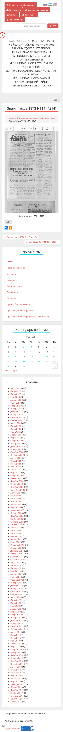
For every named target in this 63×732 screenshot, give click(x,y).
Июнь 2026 (15, 394)
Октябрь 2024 (17, 452)
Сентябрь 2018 (17, 663)
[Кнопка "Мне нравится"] (8, 222)
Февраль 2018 (17, 684)
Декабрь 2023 (17, 481)
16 (16, 356)
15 (8, 356)
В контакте (29, 14)
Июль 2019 (15, 634)
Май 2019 (15, 640)
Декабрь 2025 (17, 411)
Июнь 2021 (15, 568)
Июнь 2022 (15, 533)
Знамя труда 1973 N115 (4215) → (42, 241)
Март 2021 (15, 576)
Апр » (14, 370)
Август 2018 (16, 666)
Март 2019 (15, 646)
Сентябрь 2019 (17, 629)
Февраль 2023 (17, 510)
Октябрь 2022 (17, 521)
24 (24, 361)
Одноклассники (15, 19)
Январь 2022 (16, 547)
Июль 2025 (15, 425)
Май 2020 (15, 605)
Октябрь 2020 (17, 591)
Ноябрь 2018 (16, 658)
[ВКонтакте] (6, 227)
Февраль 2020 (17, 614)
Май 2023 (15, 501)
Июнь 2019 (15, 637)
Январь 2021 (16, 582)
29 (8, 366)
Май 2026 (15, 396)
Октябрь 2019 (17, 626)
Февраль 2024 (17, 475)
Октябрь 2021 (17, 556)
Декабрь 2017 (17, 689)
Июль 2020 (15, 600)
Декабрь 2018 (17, 655)
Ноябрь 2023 (16, 483)
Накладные (12, 279)
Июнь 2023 (15, 498)
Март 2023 (15, 507)
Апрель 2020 (16, 608)
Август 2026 (16, 388)
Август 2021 (16, 562)
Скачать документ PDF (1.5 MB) (31, 216)
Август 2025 (16, 423)
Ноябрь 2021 (16, 553)
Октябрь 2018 (17, 660)
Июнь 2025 (15, 428)
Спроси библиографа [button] (37, 9)
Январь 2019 (16, 652)
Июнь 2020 (15, 602)
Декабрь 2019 (17, 620)
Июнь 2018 (15, 672)
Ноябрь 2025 (16, 414)
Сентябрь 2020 (17, 594)
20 (46, 356)
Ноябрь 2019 (16, 623)
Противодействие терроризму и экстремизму (28, 316)
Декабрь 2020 (17, 585)
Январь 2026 (16, 408)
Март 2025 (15, 437)
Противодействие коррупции (20, 310)
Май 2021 (15, 571)
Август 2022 (16, 527)
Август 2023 (16, 492)
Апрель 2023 (16, 504)
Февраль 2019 (17, 649)
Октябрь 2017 (17, 695)
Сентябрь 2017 (17, 698)
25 (31, 361)
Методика (11, 273)
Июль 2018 (15, 669)
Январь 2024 (16, 478)
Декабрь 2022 (17, 515)
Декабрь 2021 (17, 550)
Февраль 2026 (17, 405)
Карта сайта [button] (14, 9)
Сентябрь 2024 (17, 454)
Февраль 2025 (17, 440)
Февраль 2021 (17, 579)
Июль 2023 (15, 495)
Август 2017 (16, 701)
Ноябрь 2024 (16, 449)
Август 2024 (16, 457)
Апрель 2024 (16, 469)
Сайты (12, 14)
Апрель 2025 (16, 434)
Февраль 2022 (17, 544)
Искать (54, 25)
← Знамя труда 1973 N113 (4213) (20, 237)
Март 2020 (15, 611)
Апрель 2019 (16, 643)
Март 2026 (15, 402)
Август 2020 (16, 597)
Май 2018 (15, 675)
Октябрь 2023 (17, 486)
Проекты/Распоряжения (18, 304)
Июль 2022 (15, 530)
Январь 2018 (16, 687)
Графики (11, 261)
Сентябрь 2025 (17, 420)
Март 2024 (15, 472)
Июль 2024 (15, 460)
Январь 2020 (16, 617)
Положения (12, 292)
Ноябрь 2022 (16, 518)
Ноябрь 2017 (16, 692)
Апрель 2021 (16, 573)
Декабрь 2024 (17, 446)
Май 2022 (15, 536)
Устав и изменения (16, 267)
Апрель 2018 (16, 678)
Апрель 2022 (16, 539)
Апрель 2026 (16, 399)
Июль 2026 (15, 391)
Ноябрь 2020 (16, 588)
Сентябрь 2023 (17, 489)
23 (16, 361)
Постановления (14, 285)
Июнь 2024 (15, 463)
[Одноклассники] (10, 227)
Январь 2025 (16, 443)
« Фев (7, 370)
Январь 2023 (16, 513)
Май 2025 (15, 431)
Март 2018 (15, 681)
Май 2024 (15, 466)
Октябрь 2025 (17, 417)
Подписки (11, 298)
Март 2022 (15, 542)
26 (39, 361)
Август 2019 (16, 631)
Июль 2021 (15, 565)
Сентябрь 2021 (17, 559)
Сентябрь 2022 (17, 524)
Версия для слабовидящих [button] (21, 4)
